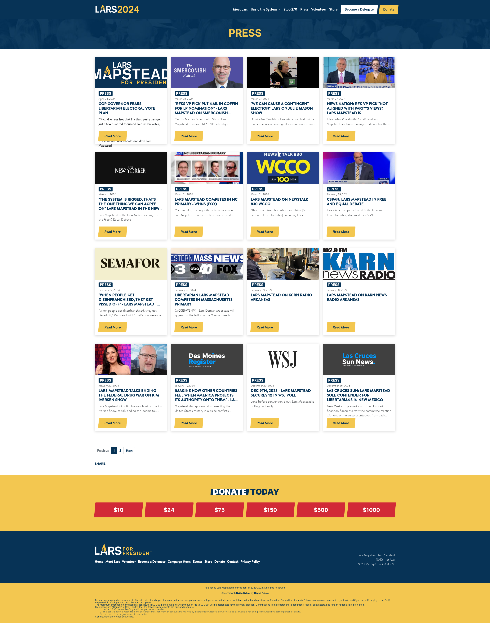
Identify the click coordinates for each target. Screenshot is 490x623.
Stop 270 (290, 9)
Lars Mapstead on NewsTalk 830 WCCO (279, 201)
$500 (321, 510)
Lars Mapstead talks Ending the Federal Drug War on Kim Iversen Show (129, 395)
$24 (169, 510)
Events (197, 561)
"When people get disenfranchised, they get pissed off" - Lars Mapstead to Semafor (129, 301)
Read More (112, 136)
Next (129, 450)
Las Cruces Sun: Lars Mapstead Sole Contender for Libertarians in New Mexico (358, 395)
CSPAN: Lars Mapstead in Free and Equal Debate (356, 201)
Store (333, 9)
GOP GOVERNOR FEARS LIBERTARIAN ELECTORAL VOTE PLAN (127, 108)
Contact (232, 561)
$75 (220, 510)
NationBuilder (243, 593)
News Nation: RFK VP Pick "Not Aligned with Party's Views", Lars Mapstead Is (357, 108)
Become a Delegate (152, 561)
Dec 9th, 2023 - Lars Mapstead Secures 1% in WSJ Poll (281, 393)
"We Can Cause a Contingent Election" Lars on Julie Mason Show (282, 108)
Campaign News (179, 561)
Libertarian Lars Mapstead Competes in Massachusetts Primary (204, 299)
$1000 (371, 510)
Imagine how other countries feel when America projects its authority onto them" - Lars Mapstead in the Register (207, 397)
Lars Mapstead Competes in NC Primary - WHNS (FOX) (206, 201)
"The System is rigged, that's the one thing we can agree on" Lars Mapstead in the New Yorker (129, 206)
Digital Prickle (261, 593)
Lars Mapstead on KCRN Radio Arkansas (281, 297)
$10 (118, 510)
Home (99, 561)
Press (304, 9)
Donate (219, 561)
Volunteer (318, 9)
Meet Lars (240, 9)
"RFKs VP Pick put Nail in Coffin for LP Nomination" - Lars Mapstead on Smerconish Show (206, 110)
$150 (270, 510)
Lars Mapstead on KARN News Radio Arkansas (357, 297)
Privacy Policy (250, 561)
